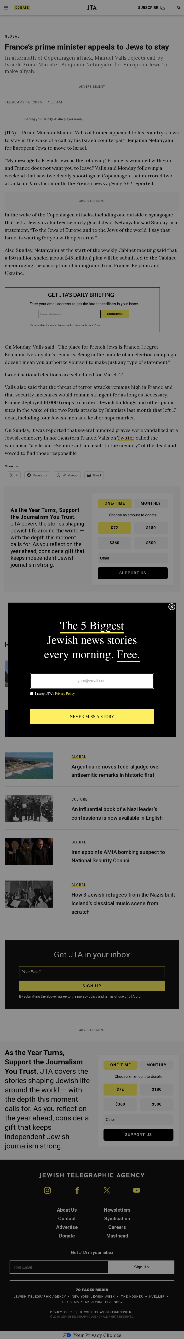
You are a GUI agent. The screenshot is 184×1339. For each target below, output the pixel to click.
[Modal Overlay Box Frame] (92, 670)
